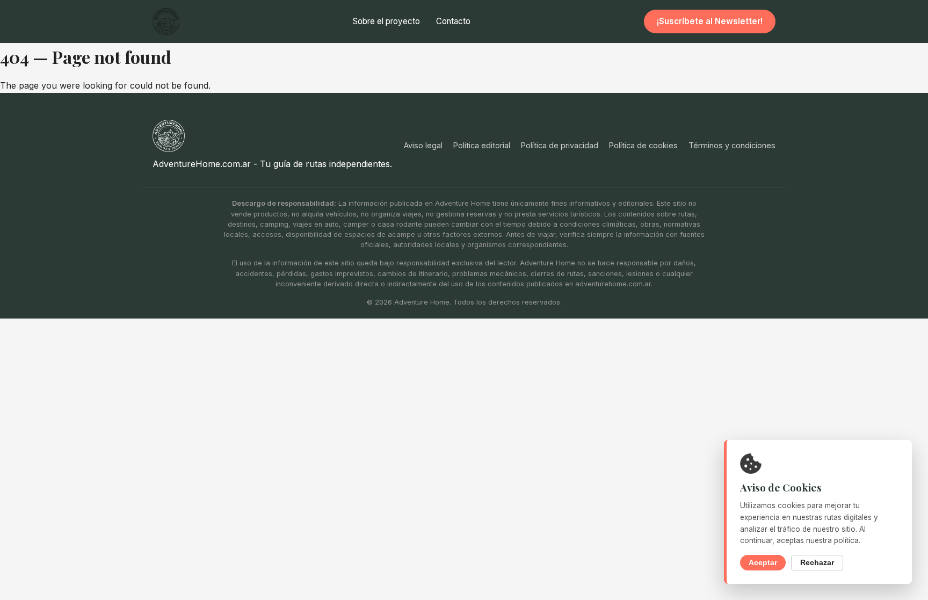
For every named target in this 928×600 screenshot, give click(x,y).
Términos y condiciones (731, 145)
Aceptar (763, 563)
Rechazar (817, 563)
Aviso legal (423, 145)
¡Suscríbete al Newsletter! (710, 21)
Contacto (453, 21)
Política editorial (481, 145)
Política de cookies (643, 145)
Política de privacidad (559, 145)
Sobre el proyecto (386, 21)
